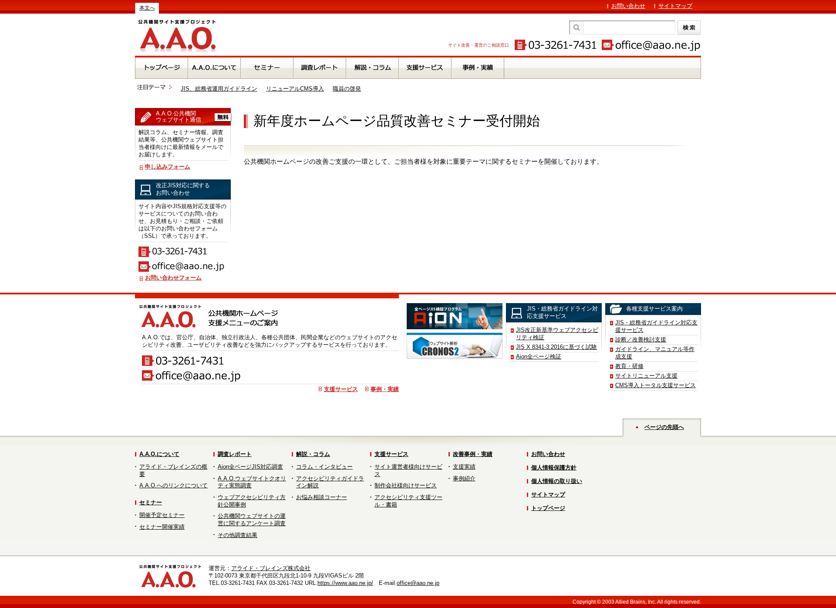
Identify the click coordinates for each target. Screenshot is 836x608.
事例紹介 (464, 478)
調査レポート (235, 454)
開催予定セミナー (162, 515)
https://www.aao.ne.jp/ (345, 583)
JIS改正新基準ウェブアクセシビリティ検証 (557, 334)
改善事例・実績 (472, 454)
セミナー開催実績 (162, 527)
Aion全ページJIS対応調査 (250, 466)
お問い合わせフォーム (173, 277)
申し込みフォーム (167, 166)
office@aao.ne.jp (418, 583)
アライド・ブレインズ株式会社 (270, 568)
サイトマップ (675, 6)
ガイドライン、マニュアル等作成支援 (654, 353)
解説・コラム (313, 454)
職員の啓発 (347, 88)
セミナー (150, 502)
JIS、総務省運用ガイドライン (219, 88)
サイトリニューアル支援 (646, 375)
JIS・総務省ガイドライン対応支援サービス (656, 326)
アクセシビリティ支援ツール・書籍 (408, 501)
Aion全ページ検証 (538, 356)
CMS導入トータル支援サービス (655, 385)
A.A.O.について (159, 454)
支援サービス (341, 389)
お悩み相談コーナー (321, 497)
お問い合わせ (628, 6)
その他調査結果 (237, 535)
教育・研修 (629, 366)
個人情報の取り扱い (556, 481)
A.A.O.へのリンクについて (173, 485)
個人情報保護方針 (553, 467)
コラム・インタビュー (324, 466)
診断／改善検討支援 (640, 339)
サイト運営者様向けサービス (408, 470)
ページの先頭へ (664, 427)
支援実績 (464, 466)
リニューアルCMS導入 (295, 88)
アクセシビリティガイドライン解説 (330, 482)
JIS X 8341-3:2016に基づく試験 (556, 347)
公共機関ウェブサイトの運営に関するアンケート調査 (252, 520)
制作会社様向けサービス (405, 485)
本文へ (147, 7)
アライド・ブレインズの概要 (173, 470)
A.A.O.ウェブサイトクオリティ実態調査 (252, 482)
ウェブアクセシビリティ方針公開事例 (252, 501)
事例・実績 (385, 389)
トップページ (548, 508)
